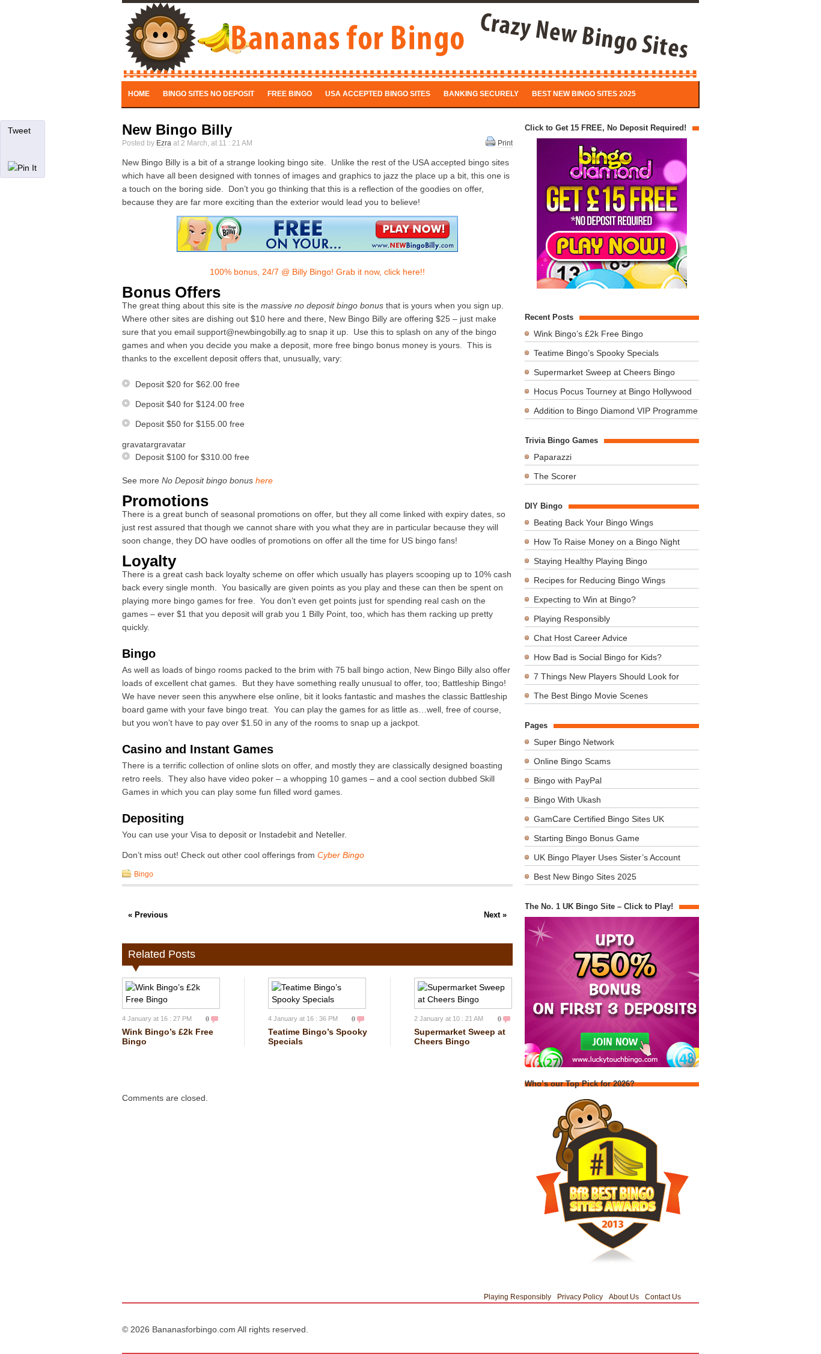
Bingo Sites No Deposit (208, 94)
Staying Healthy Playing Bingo (590, 561)
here (264, 480)
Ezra (163, 143)
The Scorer (555, 476)
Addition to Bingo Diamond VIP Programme (616, 410)
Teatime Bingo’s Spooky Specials (596, 353)
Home (139, 94)
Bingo (143, 874)
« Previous (148, 914)
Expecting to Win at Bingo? (585, 599)
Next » (495, 914)
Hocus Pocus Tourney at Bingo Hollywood (613, 391)
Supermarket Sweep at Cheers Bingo (459, 1036)
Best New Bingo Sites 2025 (584, 94)
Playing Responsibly (572, 618)
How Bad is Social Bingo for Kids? (598, 657)
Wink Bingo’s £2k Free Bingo (588, 333)
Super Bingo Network (574, 742)
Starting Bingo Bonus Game (586, 838)
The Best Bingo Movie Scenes (591, 695)
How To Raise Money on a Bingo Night (607, 542)
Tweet (19, 130)
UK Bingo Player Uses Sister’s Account (607, 857)
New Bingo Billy (177, 129)
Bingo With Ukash (567, 799)
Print (505, 143)
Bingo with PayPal (568, 780)
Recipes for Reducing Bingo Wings (599, 580)
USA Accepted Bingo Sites (377, 94)
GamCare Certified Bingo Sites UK (599, 819)
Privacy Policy (580, 1297)
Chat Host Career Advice (580, 638)
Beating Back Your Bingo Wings (593, 522)
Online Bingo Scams (572, 761)
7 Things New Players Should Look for (606, 676)
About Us (624, 1297)
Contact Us (663, 1297)
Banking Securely (481, 94)
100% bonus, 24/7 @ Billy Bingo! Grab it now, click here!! (317, 272)
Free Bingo (289, 94)
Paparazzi (553, 457)
